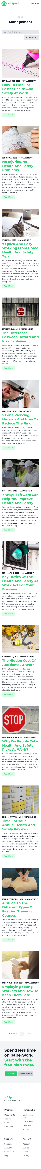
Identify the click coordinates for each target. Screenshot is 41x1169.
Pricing (26, 1129)
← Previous (13, 1034)
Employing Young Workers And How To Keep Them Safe (20, 991)
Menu (33, 3)
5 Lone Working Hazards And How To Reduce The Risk (20, 419)
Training (7, 1119)
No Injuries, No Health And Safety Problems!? (17, 166)
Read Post (8, 115)
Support (8, 1144)
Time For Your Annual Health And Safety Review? (18, 825)
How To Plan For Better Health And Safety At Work (17, 89)
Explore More (26, 1074)
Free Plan (11, 1074)
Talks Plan (27, 1125)
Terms (25, 1152)
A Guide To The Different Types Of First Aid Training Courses (18, 909)
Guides (26, 1148)
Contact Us (9, 1152)
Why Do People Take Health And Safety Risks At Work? (20, 745)
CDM (6, 1123)
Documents (9, 1115)
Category (30, 37)
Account (26, 1144)
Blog (6, 1156)
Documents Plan (28, 1116)
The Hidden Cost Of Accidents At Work (19, 663)
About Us (8, 1148)
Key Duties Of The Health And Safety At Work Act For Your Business (20, 583)
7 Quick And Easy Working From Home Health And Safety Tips (20, 250)
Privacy (26, 1156)
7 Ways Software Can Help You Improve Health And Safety (20, 499)
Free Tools (8, 1127)
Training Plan (28, 1121)
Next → (29, 1034)
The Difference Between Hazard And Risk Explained (20, 337)
